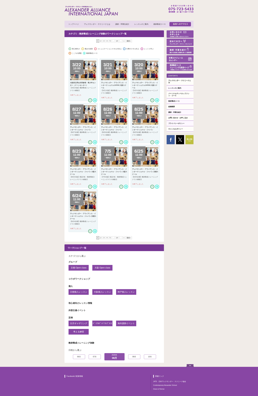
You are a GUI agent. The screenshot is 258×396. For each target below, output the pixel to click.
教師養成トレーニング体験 (81, 343)
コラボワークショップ (79, 279)
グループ (73, 262)
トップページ (73, 24)
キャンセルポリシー (175, 129)
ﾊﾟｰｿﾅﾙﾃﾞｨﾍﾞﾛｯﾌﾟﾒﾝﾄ (102, 323)
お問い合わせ (180, 34)
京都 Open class (78, 268)
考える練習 (78, 332)
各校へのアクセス (180, 24)
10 (117, 41)
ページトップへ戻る (190, 365)
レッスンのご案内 (141, 24)
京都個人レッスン (78, 292)
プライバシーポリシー (176, 123)
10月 (150, 357)
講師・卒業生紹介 (122, 24)
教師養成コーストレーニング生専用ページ (180, 67)
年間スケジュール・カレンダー (180, 59)
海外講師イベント (126, 323)
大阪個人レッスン (102, 292)
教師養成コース (159, 24)
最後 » (129, 41)
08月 (114, 356)
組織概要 (171, 107)
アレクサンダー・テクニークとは (97, 24)
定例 (71, 317)
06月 (79, 357)
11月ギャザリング (78, 323)
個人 (71, 286)
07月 (94, 357)
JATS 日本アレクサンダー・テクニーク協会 (169, 381)
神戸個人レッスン (126, 292)
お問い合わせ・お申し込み (178, 118)
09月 (134, 357)
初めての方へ (180, 42)
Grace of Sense (158, 389)
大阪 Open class (102, 268)
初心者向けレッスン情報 (80, 303)
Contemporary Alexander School (165, 385)
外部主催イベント (77, 310)
